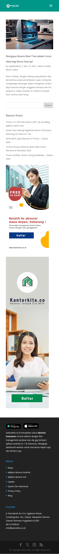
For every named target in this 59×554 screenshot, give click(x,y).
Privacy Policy (14, 491)
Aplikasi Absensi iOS (17, 477)
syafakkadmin (15, 66)
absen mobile (44, 66)
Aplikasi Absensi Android (19, 472)
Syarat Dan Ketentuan (18, 486)
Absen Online (12, 69)
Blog (10, 495)
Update (11, 481)
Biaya (10, 467)
